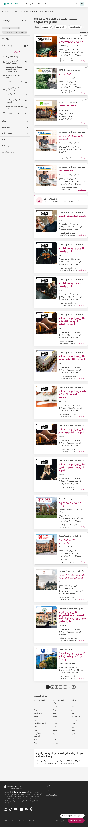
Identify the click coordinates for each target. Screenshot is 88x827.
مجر (73, 709)
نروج (73, 726)
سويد (35, 720)
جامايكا (36, 743)
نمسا (73, 730)
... (69, 687)
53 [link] (74, 687)
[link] (43, 11)
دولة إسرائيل (76, 716)
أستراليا (74, 700)
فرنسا (55, 720)
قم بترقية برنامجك (51, 795)
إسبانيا (36, 716)
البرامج (30, 4)
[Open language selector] (77, 4)
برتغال (55, 723)
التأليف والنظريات (75, 27)
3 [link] (56, 687)
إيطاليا (55, 716)
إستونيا (55, 730)
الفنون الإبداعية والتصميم (12, 52)
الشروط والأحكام (59, 821)
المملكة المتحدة (39, 700)
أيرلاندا (55, 706)
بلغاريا (55, 739)
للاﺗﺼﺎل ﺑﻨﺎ (49, 799)
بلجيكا (36, 739)
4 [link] (60, 687)
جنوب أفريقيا (38, 713)
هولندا (55, 709)
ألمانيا (74, 706)
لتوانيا (36, 726)
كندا (73, 713)
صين (73, 733)
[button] (11, 28)
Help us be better (76, 821)
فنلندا (35, 706)
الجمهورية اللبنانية (40, 723)
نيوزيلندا (74, 720)
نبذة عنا (48, 790)
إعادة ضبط (24, 20)
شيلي (73, 739)
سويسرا (55, 743)
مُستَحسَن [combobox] (82, 32)
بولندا (35, 709)
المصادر (43, 4)
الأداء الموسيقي (47, 27)
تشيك (55, 713)
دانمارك (55, 733)
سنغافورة (75, 723)
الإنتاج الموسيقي (61, 27)
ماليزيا (55, 726)
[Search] (72, 4)
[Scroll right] (86, 27)
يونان (35, 730)
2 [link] (52, 687)
